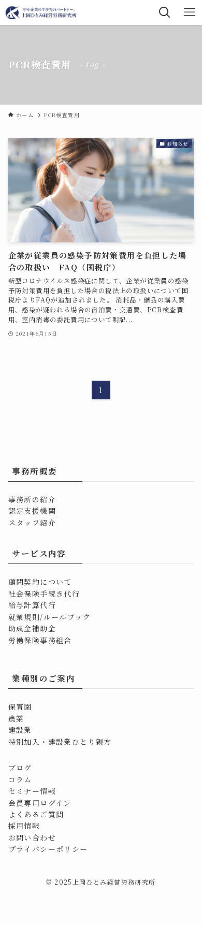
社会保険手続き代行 (44, 593)
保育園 (20, 706)
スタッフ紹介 (32, 522)
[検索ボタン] (164, 12)
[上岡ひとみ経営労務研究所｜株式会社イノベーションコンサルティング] (41, 12)
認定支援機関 (32, 510)
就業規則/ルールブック (49, 617)
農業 (16, 718)
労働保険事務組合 (40, 640)
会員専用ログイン (39, 803)
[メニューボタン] (189, 12)
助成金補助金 (32, 628)
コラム (20, 779)
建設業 (20, 730)
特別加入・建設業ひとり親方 (60, 741)
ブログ (20, 767)
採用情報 (24, 825)
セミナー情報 (32, 791)
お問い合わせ (32, 837)
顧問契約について (40, 581)
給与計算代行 (32, 605)
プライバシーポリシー (48, 849)
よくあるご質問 (36, 814)
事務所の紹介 (32, 499)
